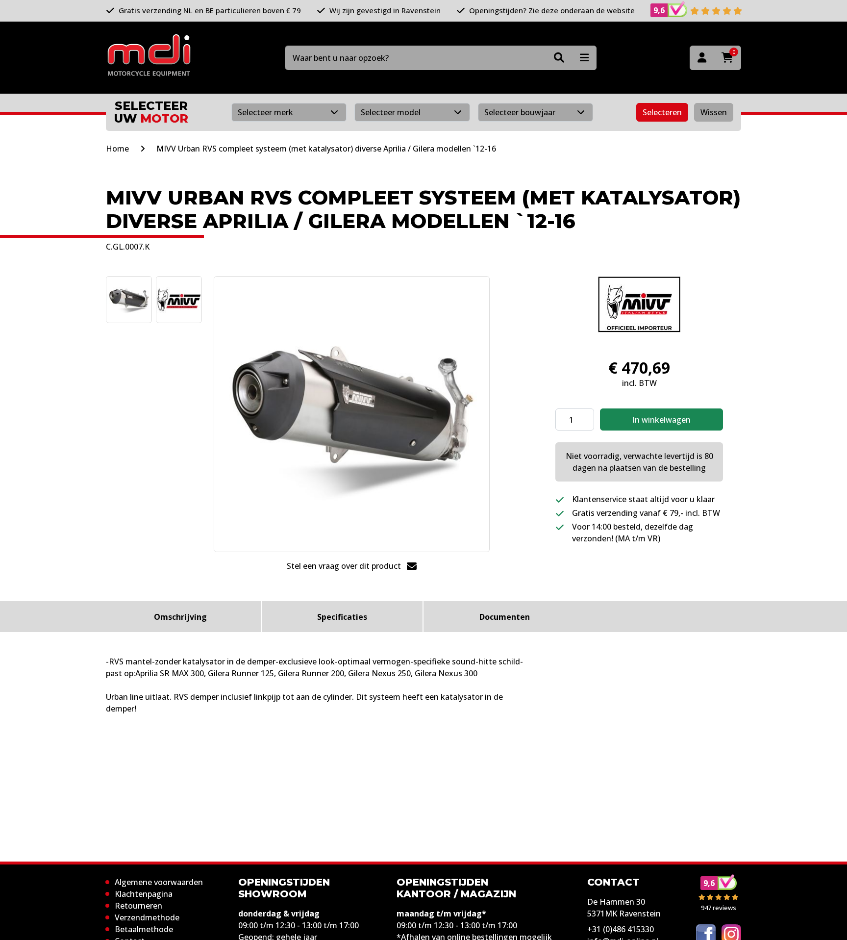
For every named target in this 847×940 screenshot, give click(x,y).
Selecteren (662, 112)
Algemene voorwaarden (159, 882)
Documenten (504, 616)
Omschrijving (180, 616)
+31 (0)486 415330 (620, 929)
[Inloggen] (702, 58)
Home (117, 148)
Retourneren (138, 905)
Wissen (713, 112)
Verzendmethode (147, 917)
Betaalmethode (144, 929)
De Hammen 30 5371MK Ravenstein (624, 907)
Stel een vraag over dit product (345, 565)
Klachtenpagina (144, 894)
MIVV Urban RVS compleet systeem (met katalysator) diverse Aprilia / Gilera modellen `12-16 (326, 148)
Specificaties (342, 616)
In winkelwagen (661, 419)
